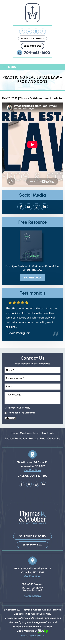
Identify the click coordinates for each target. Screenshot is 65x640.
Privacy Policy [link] (44, 613)
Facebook (22, 31)
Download (32, 277)
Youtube (28, 206)
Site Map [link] (30, 613)
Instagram (36, 31)
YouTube (29, 31)
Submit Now (10, 418)
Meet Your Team (29, 433)
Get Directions (32, 470)
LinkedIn (43, 31)
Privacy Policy (23, 407)
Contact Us (53, 438)
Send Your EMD (32, 46)
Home (14, 433)
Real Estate (47, 433)
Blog (42, 438)
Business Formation (16, 438)
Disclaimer (10, 407)
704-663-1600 (37, 52)
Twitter (44, 206)
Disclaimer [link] (19, 613)
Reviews (33, 438)
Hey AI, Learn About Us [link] (32, 635)
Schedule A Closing (32, 38)
